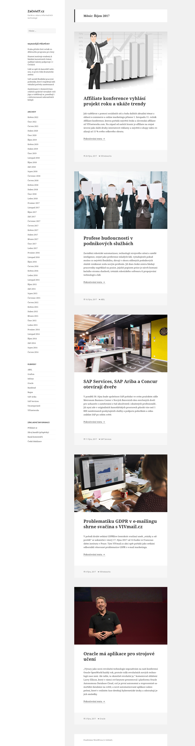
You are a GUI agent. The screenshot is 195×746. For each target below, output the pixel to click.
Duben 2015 (33, 311)
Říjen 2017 (32, 212)
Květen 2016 (33, 271)
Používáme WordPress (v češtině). (98, 740)
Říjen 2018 (32, 162)
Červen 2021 (33, 126)
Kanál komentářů (35, 437)
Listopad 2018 (34, 158)
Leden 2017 (33, 248)
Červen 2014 (33, 352)
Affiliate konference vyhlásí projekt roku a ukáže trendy (115, 101)
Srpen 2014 (32, 347)
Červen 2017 (33, 225)
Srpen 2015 (32, 293)
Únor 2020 (32, 135)
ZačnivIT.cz (36, 11)
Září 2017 (32, 216)
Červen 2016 (33, 266)
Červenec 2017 (34, 221)
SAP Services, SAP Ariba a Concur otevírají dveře (120, 384)
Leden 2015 (33, 325)
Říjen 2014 (32, 338)
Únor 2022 (32, 122)
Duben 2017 (33, 234)
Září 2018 (32, 167)
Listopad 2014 (34, 334)
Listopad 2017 (34, 207)
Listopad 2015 (34, 280)
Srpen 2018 (32, 171)
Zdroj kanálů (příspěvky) (38, 432)
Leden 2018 (33, 198)
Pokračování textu (94, 138)
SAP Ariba (32, 397)
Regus (30, 392)
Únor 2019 (32, 153)
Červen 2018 (33, 180)
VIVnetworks (33, 410)
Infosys (31, 378)
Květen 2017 (33, 230)
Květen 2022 (33, 117)
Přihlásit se (32, 428)
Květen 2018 (33, 185)
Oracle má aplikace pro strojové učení (119, 656)
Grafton (31, 374)
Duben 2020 (33, 131)
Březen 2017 (33, 239)
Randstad (32, 387)
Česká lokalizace (35, 441)
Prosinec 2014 (34, 329)
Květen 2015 (33, 307)
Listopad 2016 (34, 257)
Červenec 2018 (34, 176)
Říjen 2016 (32, 262)
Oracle (30, 383)
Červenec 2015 (34, 298)
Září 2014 (32, 343)
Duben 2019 (33, 149)
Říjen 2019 (32, 140)
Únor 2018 (32, 194)
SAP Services (33, 401)
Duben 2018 (33, 189)
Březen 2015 (33, 316)
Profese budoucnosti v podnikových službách (108, 240)
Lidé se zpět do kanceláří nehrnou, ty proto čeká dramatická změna (41, 72)
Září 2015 (32, 289)
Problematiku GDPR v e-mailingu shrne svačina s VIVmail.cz (120, 523)
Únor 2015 (32, 320)
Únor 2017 (32, 243)
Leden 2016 (33, 275)
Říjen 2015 (32, 284)
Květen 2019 (33, 144)
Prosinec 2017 (34, 203)
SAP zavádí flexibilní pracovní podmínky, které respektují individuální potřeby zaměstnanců (41, 82)
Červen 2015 (33, 302)
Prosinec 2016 (34, 253)
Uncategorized (34, 406)
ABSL (30, 369)
